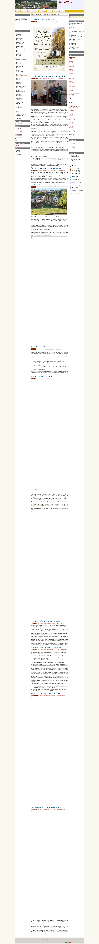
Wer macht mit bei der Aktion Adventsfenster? (46, 693)
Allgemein (48, 649)
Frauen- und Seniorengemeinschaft (22, 57)
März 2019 (71, 62)
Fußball (17, 62)
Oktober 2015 (71, 95)
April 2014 (71, 114)
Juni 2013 (71, 123)
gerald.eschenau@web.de (37, 505)
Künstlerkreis (18, 82)
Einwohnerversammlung (20, 49)
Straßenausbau (18, 98)
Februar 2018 (71, 73)
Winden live (73, 160)
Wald (17, 112)
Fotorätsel (18, 55)
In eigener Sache (19, 69)
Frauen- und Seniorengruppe (21, 59)
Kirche (17, 78)
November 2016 (72, 86)
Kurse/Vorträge (18, 83)
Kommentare (53, 940)
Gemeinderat (56, 11)
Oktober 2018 (71, 65)
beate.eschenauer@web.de (49, 505)
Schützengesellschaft (19, 91)
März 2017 (71, 83)
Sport (17, 96)
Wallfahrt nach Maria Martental (41, 376)
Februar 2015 (71, 105)
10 (15, 134)
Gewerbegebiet (18, 66)
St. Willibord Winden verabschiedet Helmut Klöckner (49, 76)
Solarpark (18, 94)
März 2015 (71, 103)
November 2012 (72, 133)
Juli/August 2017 (72, 79)
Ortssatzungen (43, 11)
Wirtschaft (18, 118)
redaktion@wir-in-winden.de (20, 26)
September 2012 (72, 135)
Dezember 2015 (72, 94)
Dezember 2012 (72, 131)
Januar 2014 (71, 118)
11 (16, 134)
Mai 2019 (71, 59)
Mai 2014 (71, 113)
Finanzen (17, 54)
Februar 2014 (71, 117)
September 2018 (72, 66)
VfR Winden (18, 107)
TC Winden (73, 157)
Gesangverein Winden (20, 64)
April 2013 (71, 126)
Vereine (62, 11)
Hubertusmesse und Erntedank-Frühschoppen (46, 807)
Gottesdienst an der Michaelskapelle (43, 19)
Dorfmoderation (19, 46)
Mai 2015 (71, 101)
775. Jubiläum (18, 33)
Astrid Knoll (62, 942)
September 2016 (72, 87)
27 (18, 137)
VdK (17, 104)
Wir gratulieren (19, 115)
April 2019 (71, 61)
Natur (17, 88)
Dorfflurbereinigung (19, 42)
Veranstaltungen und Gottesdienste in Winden (46, 647)
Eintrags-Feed (18, 151)
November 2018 (72, 63)
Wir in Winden (67, 2)
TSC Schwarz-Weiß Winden (75, 159)
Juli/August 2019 (72, 57)
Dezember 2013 (72, 119)
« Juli (16, 140)
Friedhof (17, 61)
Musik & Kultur (19, 87)
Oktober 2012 (71, 134)
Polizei (17, 90)
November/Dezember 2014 (74, 107)
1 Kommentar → (58, 348)
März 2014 (71, 115)
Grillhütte (18, 67)
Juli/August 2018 (72, 67)
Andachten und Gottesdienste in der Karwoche (47, 347)
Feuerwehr (18, 51)
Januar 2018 (71, 74)
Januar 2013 (71, 130)
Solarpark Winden (19, 95)
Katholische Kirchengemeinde (50, 21)
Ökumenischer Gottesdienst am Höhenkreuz (46, 168)
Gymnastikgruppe (21, 108)
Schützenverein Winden (75, 156)
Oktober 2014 (71, 109)
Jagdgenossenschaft (19, 71)
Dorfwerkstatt (18, 47)
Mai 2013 (71, 125)
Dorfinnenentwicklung (32, 11)
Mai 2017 (71, 81)
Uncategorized (18, 102)
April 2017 (71, 82)
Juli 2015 (71, 98)
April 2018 (71, 70)
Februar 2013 (71, 129)
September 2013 (72, 122)
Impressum (23, 11)
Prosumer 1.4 (30, 942)
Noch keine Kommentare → (60, 21)
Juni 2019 (71, 58)
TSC (18, 110)
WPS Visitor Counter (77, 193)
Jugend (17, 72)
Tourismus (18, 100)
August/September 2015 (73, 97)
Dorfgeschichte (18, 43)
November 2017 (72, 77)
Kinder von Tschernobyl (20, 76)
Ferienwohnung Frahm (19, 145)
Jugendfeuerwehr (20, 52)
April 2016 (71, 91)
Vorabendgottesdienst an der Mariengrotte (45, 185)
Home (18, 11)
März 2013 (71, 127)
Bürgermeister (18, 37)
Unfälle (17, 103)
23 (21, 135)
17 (15, 135)
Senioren (17, 92)
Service (49, 11)
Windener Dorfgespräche (20, 114)
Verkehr (17, 106)
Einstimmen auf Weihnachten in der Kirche (45, 621)
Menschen (18, 84)
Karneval (17, 74)
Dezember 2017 (72, 75)
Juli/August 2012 (72, 137)
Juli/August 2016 (72, 89)
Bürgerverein (18, 38)
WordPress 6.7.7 (54, 939)
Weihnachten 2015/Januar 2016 (74, 93)
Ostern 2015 (71, 102)
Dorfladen (18, 45)
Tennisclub (18, 99)
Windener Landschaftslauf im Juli (75, 38)
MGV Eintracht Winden (20, 86)
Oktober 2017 (71, 78)
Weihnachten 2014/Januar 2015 (74, 106)
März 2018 (71, 71)
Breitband (18, 35)
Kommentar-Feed (19, 153)
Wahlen (17, 111)
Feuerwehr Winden (74, 155)
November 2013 (72, 121)
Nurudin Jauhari (38, 942)
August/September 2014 (73, 110)
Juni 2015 (71, 99)
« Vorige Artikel (33, 935)
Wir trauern (18, 116)
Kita (17, 80)
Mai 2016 (71, 90)
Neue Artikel (47, 940)
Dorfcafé (17, 39)
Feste (17, 50)
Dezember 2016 (72, 85)
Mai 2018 (71, 69)
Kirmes (17, 79)
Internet (17, 70)
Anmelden (18, 150)
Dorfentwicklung (19, 41)
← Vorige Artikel (34, 16)
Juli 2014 (71, 111)
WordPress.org (18, 154)
